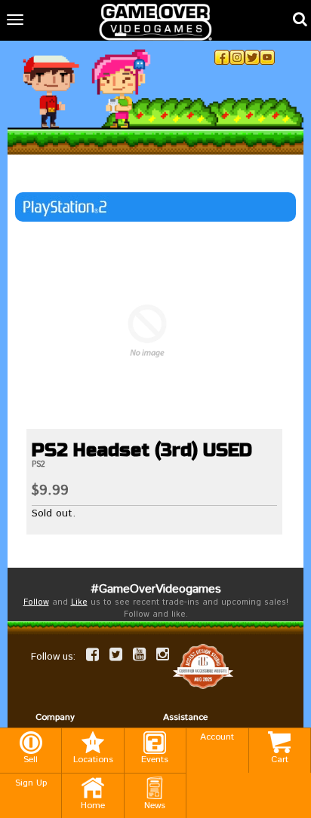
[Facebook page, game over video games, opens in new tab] (92, 654)
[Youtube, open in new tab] (267, 57)
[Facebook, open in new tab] (221, 57)
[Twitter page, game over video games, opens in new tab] (115, 654)
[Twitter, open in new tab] (252, 57)
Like (79, 602)
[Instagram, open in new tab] (237, 57)
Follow (36, 602)
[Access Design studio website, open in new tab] (203, 667)
